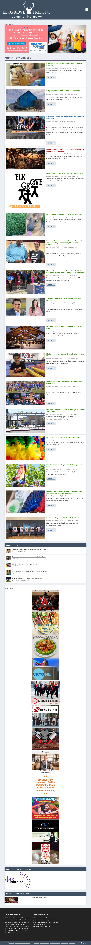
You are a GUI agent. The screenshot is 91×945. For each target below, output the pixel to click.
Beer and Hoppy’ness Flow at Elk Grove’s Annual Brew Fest (64, 64)
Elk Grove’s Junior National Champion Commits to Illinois (65, 355)
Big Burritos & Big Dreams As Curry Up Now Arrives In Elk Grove (65, 117)
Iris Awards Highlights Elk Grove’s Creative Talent (64, 518)
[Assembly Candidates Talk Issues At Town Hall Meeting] (25, 307)
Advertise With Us (44, 943)
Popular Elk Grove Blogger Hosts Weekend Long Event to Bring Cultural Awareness (64, 492)
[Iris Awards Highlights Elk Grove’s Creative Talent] (25, 528)
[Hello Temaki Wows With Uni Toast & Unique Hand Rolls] (8, 551)
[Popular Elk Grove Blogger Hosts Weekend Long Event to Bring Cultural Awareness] (25, 501)
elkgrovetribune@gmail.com (41, 926)
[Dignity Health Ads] (45, 795)
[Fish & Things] (45, 634)
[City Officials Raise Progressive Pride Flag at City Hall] (25, 475)
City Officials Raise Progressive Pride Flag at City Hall (64, 466)
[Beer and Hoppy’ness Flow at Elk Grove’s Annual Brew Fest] (25, 74)
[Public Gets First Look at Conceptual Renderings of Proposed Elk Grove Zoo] (25, 158)
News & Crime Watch (72, 153)
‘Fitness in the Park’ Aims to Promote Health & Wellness (29, 557)
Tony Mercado (55, 68)
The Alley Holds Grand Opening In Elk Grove (25, 564)
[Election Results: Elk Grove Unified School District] (25, 191)
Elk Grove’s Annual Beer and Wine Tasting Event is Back (65, 327)
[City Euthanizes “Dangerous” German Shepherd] (25, 224)
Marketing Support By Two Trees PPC (19, 943)
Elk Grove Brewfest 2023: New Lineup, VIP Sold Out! (27, 578)
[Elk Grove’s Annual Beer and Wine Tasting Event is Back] (25, 338)
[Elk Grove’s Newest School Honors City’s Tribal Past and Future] (25, 421)
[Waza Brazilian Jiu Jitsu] (45, 611)
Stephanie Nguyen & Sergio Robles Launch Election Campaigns (65, 382)
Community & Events (72, 68)
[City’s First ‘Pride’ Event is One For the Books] (25, 448)
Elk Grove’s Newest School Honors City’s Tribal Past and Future (65, 410)
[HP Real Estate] (45, 727)
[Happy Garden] (45, 657)
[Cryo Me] (45, 680)
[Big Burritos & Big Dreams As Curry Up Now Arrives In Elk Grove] (25, 127)
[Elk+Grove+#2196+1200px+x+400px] (45, 39)
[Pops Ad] (45, 750)
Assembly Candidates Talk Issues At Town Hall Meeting (63, 299)
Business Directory (55, 943)
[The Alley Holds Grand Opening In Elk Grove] (8, 565)
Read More (51, 77)
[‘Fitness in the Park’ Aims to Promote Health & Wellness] (8, 558)
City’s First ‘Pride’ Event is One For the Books (63, 437)
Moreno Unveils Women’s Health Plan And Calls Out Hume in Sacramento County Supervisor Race (65, 272)
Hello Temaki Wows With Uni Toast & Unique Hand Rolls (29, 549)
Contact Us (72, 943)
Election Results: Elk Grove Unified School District (65, 173)
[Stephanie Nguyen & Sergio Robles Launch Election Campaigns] (25, 393)
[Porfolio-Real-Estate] (45, 704)
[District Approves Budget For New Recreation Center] (25, 100)
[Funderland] (45, 818)
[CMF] (45, 841)
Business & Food (71, 121)
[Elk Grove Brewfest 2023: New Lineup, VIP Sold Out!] (8, 579)
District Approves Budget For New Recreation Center (63, 91)
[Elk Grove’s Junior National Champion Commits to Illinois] (25, 365)
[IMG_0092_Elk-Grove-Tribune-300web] (45, 864)
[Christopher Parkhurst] (45, 772)
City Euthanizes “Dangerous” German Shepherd (64, 214)
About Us (36, 943)
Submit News (64, 943)
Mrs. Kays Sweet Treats (39, 897)
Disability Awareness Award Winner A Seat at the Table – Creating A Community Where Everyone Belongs (64, 243)
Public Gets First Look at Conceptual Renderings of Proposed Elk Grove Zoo (65, 150)
